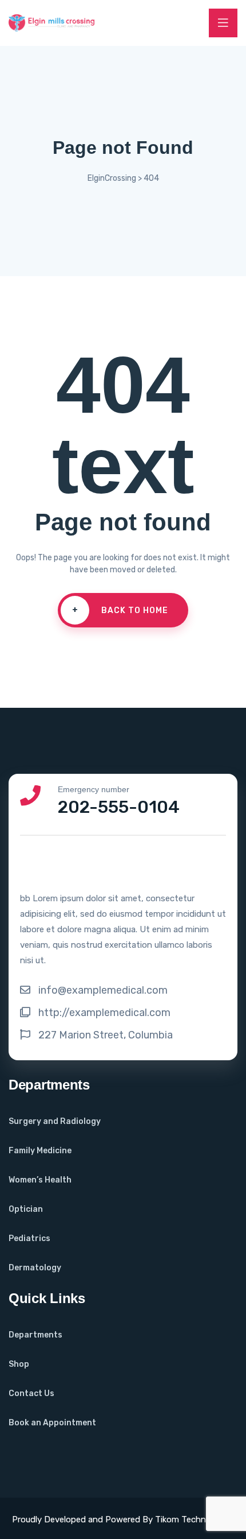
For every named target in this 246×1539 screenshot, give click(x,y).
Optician (26, 1209)
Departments (35, 1335)
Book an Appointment (52, 1423)
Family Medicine (40, 1151)
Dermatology (35, 1268)
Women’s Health (40, 1180)
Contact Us (31, 1393)
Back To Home (120, 610)
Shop (19, 1364)
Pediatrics (29, 1238)
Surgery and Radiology (55, 1121)
